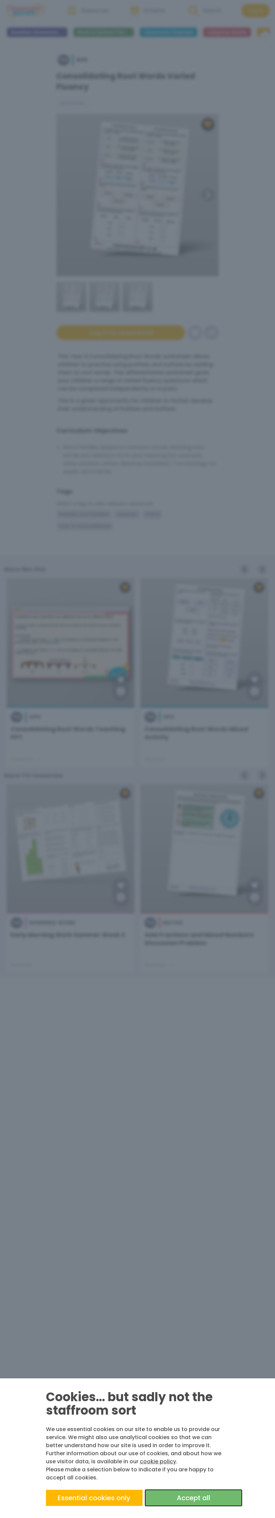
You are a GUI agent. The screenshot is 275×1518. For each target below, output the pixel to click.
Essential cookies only (94, 1498)
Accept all (193, 1498)
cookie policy (158, 1461)
